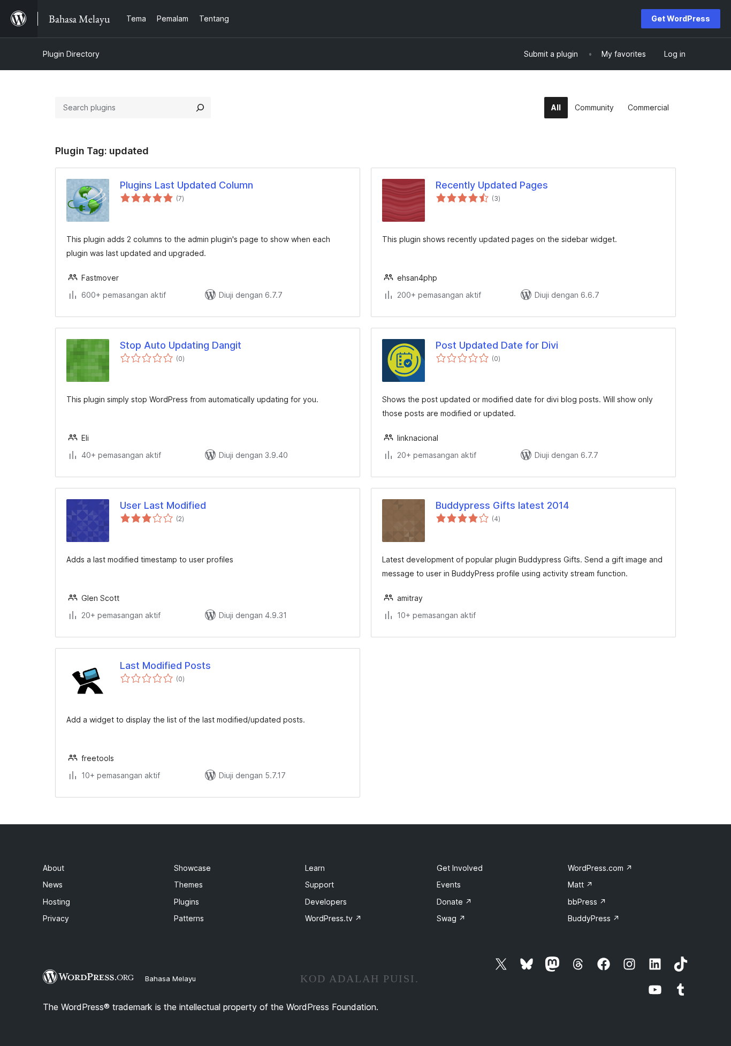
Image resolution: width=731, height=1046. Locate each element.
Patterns (189, 918)
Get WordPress (680, 18)
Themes (188, 884)
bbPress (587, 901)
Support (319, 884)
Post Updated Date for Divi (497, 345)
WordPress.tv (333, 918)
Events (449, 884)
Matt (580, 884)
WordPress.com (600, 867)
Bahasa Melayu (170, 978)
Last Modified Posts (165, 665)
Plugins (186, 901)
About (53, 867)
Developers (326, 901)
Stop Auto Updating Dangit (180, 345)
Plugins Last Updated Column (186, 185)
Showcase (192, 867)
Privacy (56, 918)
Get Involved (460, 867)
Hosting (56, 901)
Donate (454, 901)
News (53, 884)
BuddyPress (594, 918)
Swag (451, 918)
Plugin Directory (71, 53)
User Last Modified (163, 505)
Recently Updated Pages (492, 185)
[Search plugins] (200, 107)
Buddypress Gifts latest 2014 (502, 505)
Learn (315, 867)
